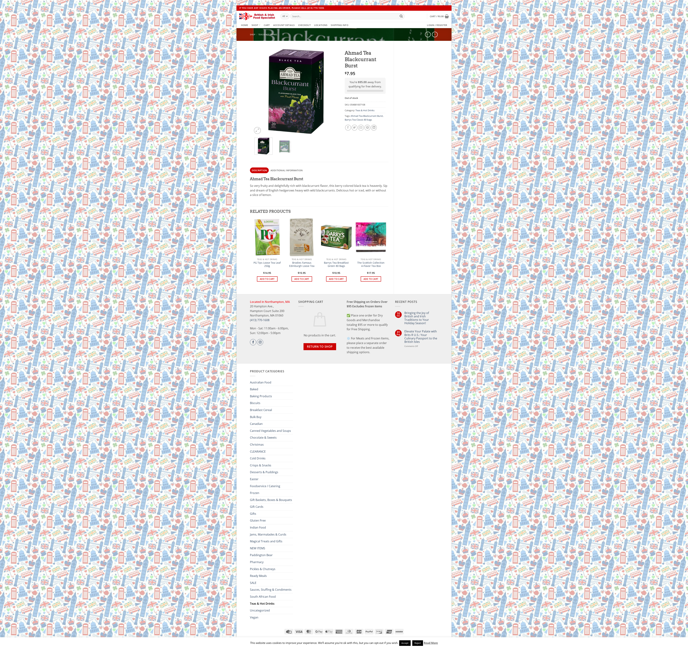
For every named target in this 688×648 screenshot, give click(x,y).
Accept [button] (404, 643)
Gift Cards (256, 507)
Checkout (304, 25)
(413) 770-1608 (259, 320)
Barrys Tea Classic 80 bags (358, 119)
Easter (254, 479)
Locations (320, 25)
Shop (255, 25)
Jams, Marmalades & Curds (268, 534)
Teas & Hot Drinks (267, 34)
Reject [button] (417, 643)
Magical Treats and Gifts (266, 541)
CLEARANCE (258, 451)
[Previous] (259, 91)
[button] (439, 16)
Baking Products (261, 396)
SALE (253, 583)
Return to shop (320, 347)
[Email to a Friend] (361, 128)
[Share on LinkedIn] (374, 128)
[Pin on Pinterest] (367, 128)
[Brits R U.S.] (257, 16)
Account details (284, 25)
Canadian (256, 424)
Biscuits (255, 403)
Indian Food (258, 527)
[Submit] (401, 16)
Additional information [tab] (287, 170)
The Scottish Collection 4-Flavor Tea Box (370, 264)
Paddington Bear (261, 555)
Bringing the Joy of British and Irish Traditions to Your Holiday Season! (416, 318)
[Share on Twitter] (354, 128)
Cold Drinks (258, 458)
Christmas (257, 445)
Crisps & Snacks (260, 465)
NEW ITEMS (257, 548)
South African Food (263, 597)
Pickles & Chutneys (262, 569)
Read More (431, 643)
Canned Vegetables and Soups (270, 431)
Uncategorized (260, 610)
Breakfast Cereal (261, 410)
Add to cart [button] (267, 279)
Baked (254, 389)
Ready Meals (258, 576)
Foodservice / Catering (265, 486)
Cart (267, 25)
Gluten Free (258, 520)
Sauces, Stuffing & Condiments (271, 590)
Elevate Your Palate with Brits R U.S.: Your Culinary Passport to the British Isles (420, 337)
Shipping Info (339, 25)
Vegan (254, 617)
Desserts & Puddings (264, 472)
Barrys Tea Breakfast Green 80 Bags (336, 264)
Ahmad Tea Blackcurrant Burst (367, 115)
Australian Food (260, 382)
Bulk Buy (255, 417)
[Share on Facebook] (348, 128)
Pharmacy (257, 562)
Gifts (253, 514)
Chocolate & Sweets (263, 438)
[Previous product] (435, 34)
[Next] (333, 91)
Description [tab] (259, 170)
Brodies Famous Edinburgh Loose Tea (301, 264)
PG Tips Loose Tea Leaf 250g (267, 264)
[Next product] (428, 34)
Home (244, 25)
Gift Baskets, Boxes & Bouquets (271, 500)
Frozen (254, 493)
